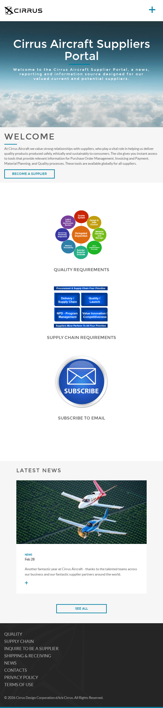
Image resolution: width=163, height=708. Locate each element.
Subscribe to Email (81, 418)
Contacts (15, 670)
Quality (13, 634)
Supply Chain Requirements (81, 337)
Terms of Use (19, 684)
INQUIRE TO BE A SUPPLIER (31, 648)
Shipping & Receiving (27, 656)
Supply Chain (19, 641)
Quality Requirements (81, 269)
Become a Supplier (29, 174)
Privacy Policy (21, 677)
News (28, 554)
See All (81, 608)
